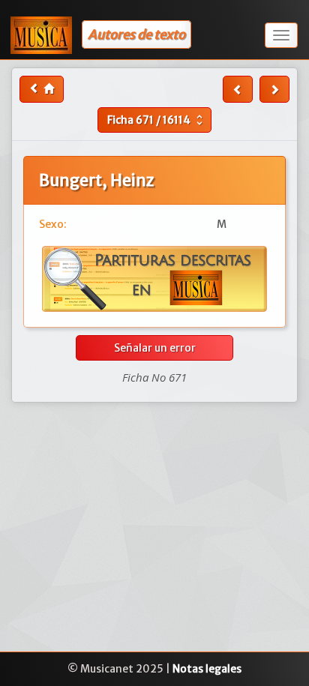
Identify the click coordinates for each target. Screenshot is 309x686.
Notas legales (207, 669)
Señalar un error (155, 348)
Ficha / (156, 120)
